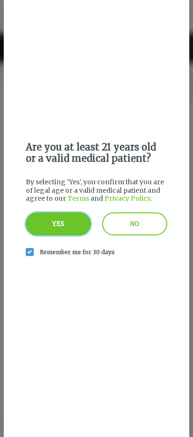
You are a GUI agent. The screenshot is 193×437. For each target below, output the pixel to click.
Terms (78, 198)
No (134, 224)
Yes (58, 224)
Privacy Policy (127, 198)
